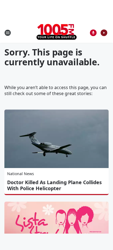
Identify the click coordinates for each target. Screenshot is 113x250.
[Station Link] (56, 33)
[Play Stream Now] (104, 33)
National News (20, 173)
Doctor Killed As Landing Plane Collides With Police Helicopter (54, 185)
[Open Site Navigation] (7, 33)
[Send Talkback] (93, 33)
